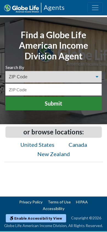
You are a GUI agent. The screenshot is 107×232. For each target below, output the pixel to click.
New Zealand (53, 154)
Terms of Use (59, 202)
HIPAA (82, 202)
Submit (53, 103)
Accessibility (53, 208)
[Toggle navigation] (95, 7)
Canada (78, 144)
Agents (54, 7)
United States (37, 144)
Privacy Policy (31, 202)
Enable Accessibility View (37, 218)
